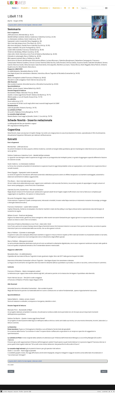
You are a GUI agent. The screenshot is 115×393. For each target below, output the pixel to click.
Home (14, 8)
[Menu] (106, 8)
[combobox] (91, 8)
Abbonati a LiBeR (37, 25)
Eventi (34, 8)
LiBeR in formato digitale (24, 25)
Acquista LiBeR (12, 25)
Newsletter (44, 8)
